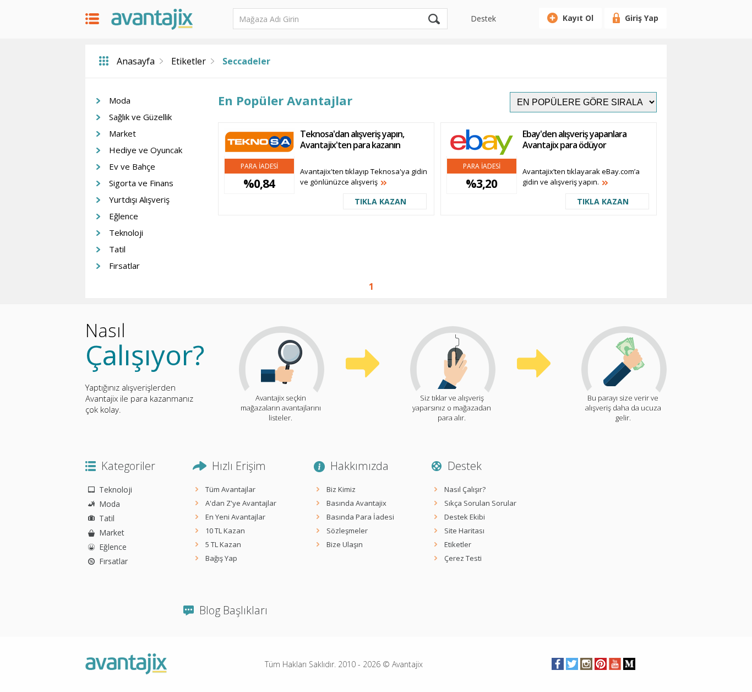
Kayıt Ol (578, 18)
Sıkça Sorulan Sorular (480, 503)
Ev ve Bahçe (132, 166)
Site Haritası (464, 531)
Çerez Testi (463, 558)
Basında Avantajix (356, 503)
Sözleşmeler (347, 531)
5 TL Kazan (223, 544)
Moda (119, 100)
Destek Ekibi (464, 517)
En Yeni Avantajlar (235, 517)
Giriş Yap (641, 18)
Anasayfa (136, 61)
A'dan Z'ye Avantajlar (240, 503)
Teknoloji (126, 232)
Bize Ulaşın (344, 544)
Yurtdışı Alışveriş (139, 199)
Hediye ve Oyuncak (145, 149)
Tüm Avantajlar (230, 489)
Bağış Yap (221, 558)
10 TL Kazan (225, 531)
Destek (483, 18)
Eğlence (123, 215)
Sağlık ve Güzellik (140, 116)
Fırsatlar (124, 265)
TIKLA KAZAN (380, 201)
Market (122, 133)
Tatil (117, 249)
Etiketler (188, 61)
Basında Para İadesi (360, 517)
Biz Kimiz (341, 489)
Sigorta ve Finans (141, 182)
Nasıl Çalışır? (465, 489)
